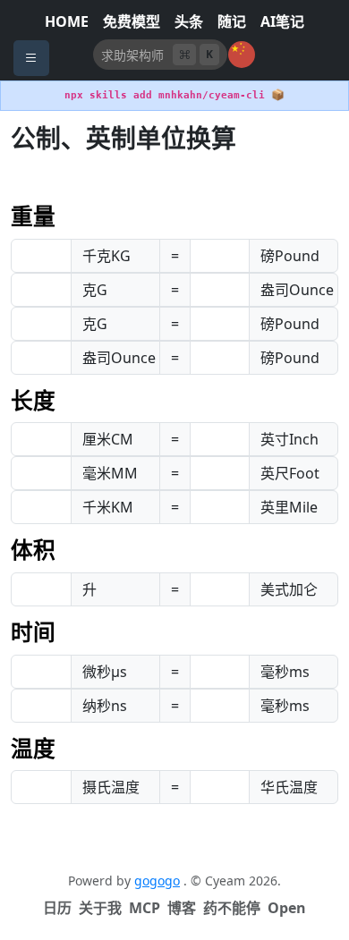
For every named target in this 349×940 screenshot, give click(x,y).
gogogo (157, 880)
